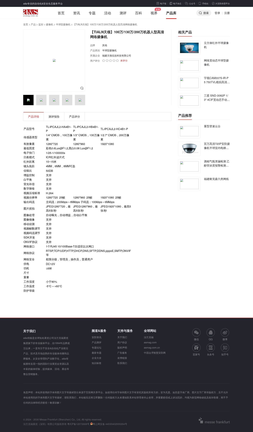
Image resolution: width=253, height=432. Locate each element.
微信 (196, 334)
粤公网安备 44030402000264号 (110, 424)
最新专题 (96, 352)
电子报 (163, 3)
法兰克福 (149, 337)
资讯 (76, 12)
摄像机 (49, 24)
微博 (225, 339)
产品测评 (96, 342)
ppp (108, 251)
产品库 (171, 12)
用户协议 (122, 342)
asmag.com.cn (152, 347)
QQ (211, 339)
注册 (227, 13)
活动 (107, 12)
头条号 (210, 354)
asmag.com (150, 342)
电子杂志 (177, 3)
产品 (33, 24)
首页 (61, 12)
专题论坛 (96, 347)
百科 (138, 12)
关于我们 (122, 337)
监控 (40, 24)
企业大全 (96, 358)
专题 (92, 12)
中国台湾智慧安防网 (155, 352)
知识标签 (96, 363)
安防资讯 (96, 337)
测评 (123, 12)
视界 (154, 12)
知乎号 (225, 354)
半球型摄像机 (63, 24)
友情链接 (122, 358)
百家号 (196, 354)
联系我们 (122, 363)
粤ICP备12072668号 (78, 424)
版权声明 (122, 347)
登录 (217, 13)
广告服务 (122, 352)
